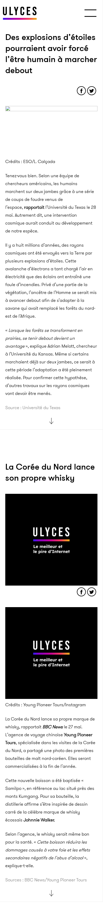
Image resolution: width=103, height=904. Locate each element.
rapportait (34, 207)
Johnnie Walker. (39, 820)
